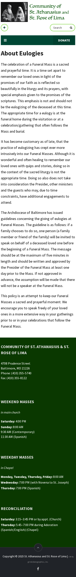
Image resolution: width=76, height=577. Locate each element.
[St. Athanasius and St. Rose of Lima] (35, 12)
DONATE (64, 40)
